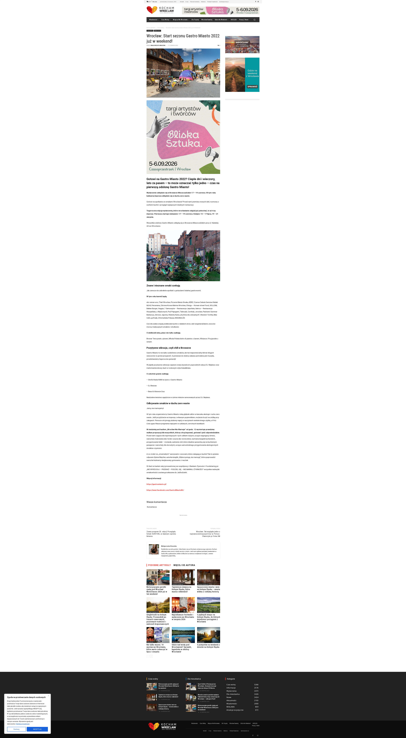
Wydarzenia (157, 30)
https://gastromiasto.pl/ (156, 484)
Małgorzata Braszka (158, 45)
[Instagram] (258, 1)
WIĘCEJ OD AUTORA (184, 565)
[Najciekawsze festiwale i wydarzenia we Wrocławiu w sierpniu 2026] (183, 605)
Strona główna (151, 28)
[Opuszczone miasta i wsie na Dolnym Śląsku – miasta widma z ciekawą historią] (208, 577)
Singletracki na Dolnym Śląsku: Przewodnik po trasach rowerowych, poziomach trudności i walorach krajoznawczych (158, 619)
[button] (254, 19)
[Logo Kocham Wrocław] (164, 726)
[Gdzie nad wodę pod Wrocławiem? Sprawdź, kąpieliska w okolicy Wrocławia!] (183, 635)
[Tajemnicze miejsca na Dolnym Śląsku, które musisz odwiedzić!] (183, 577)
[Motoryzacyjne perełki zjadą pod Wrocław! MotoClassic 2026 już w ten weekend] (158, 577)
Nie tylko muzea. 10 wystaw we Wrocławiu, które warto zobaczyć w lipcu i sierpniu (157, 648)
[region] (27, 714)
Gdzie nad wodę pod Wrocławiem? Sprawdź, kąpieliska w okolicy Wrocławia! (182, 648)
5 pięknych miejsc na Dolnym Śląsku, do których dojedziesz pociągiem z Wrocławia (208, 618)
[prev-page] (148, 656)
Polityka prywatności (22, 724)
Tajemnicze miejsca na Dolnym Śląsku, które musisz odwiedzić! (181, 589)
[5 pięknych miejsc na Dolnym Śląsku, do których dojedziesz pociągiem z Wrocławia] (208, 605)
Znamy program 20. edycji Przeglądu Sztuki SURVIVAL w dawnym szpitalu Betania (161, 533)
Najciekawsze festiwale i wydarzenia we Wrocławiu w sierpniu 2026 (183, 617)
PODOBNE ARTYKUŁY (159, 565)
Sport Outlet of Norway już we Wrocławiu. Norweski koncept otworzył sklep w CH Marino (207, 686)
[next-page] (151, 656)
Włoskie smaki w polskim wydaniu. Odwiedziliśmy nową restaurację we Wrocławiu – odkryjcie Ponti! (208, 697)
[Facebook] (255, 1)
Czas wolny (160, 28)
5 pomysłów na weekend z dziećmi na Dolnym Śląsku (208, 646)
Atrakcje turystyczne (177, 584)
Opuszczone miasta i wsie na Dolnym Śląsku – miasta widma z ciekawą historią (208, 589)
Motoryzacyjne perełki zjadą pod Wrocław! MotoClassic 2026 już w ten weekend (157, 590)
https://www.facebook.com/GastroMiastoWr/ (165, 490)
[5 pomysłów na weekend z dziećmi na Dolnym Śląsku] (208, 635)
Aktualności (150, 584)
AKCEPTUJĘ (37, 729)
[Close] (48, 695)
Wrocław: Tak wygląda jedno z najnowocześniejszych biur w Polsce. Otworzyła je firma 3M (205, 533)
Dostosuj (16, 729)
